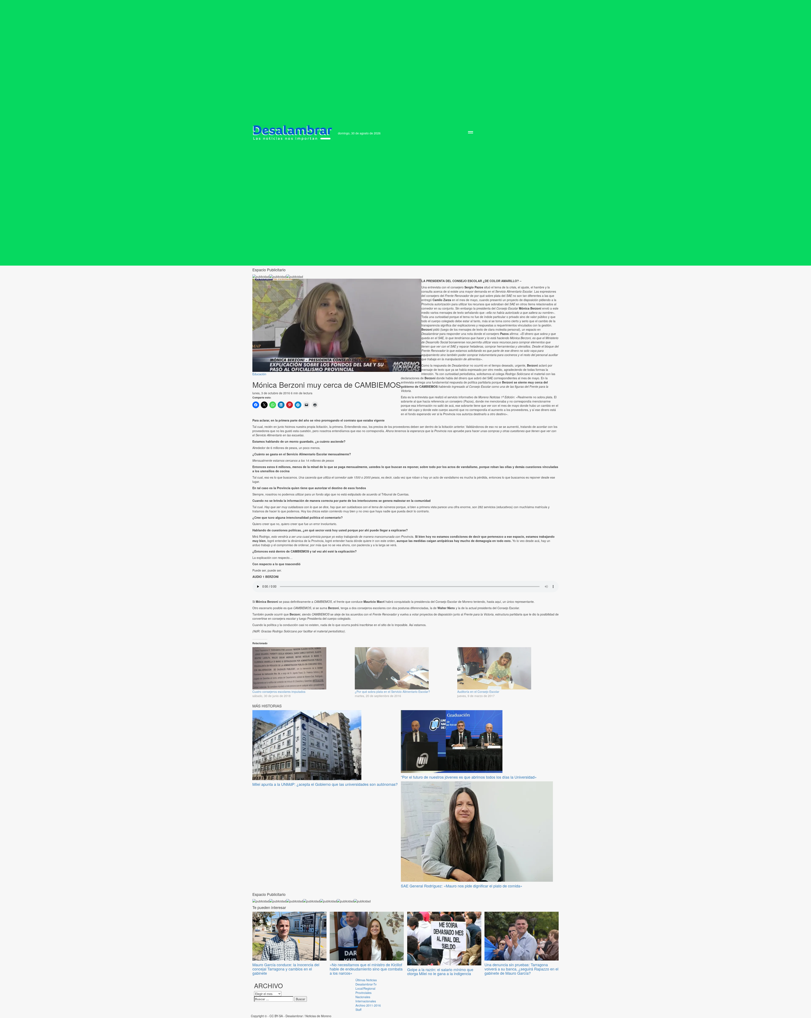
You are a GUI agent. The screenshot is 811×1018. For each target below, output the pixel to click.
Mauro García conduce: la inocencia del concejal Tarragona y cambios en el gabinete (285, 969)
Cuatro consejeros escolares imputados (278, 691)
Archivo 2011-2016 (368, 1005)
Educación (259, 374)
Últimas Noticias (366, 980)
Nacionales (362, 997)
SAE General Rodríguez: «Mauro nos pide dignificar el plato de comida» (461, 885)
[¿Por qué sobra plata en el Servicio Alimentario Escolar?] (404, 668)
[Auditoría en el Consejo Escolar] (506, 668)
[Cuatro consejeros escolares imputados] (301, 668)
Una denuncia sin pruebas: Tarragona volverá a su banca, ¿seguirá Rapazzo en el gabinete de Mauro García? (521, 969)
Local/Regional (365, 988)
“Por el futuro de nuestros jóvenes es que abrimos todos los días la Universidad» (469, 777)
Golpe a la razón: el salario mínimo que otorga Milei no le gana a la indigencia (440, 971)
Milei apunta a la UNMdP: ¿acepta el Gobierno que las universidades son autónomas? (325, 784)
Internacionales (365, 1001)
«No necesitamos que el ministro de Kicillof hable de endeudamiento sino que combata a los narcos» (366, 969)
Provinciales (363, 993)
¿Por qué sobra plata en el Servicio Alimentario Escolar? (392, 691)
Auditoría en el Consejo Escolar (478, 691)
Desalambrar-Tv (366, 984)
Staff (358, 1009)
